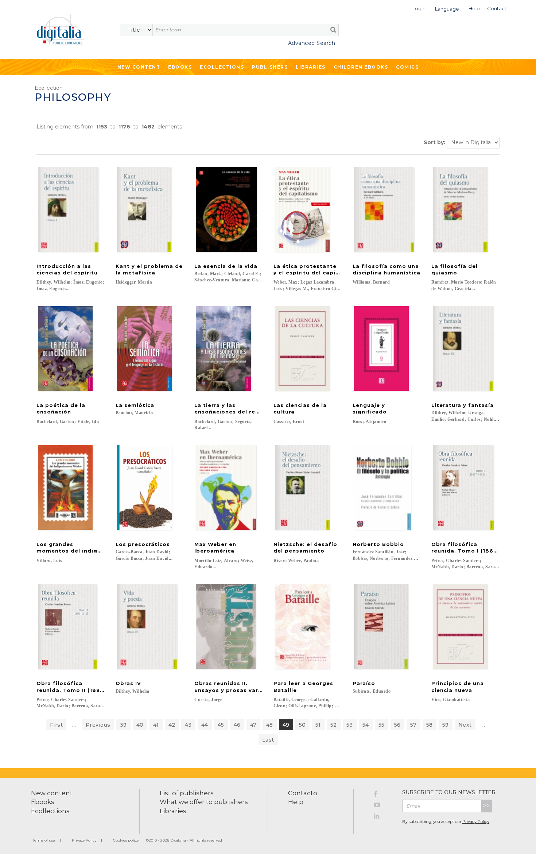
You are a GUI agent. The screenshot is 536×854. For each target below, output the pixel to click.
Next (465, 725)
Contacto (302, 793)
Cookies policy (126, 840)
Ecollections (222, 67)
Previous (98, 725)
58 (429, 725)
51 (318, 725)
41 (156, 725)
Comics (407, 67)
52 (333, 725)
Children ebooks (361, 67)
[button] (419, 8)
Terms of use (44, 840)
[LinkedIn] (382, 817)
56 (397, 725)
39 (123, 725)
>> (486, 805)
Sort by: (434, 142)
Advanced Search (311, 43)
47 (253, 725)
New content (52, 793)
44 (204, 725)
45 (221, 725)
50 (302, 725)
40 (140, 725)
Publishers (270, 67)
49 (286, 725)
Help (295, 801)
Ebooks (180, 67)
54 (365, 725)
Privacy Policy (475, 821)
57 (413, 725)
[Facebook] (382, 795)
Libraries (311, 67)
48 (269, 725)
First (56, 725)
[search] (333, 29)
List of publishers (187, 793)
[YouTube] (382, 806)
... (74, 725)
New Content (138, 67)
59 (445, 725)
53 (349, 725)
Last (268, 739)
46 (237, 725)
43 (188, 725)
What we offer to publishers (204, 801)
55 (381, 725)
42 (171, 725)
